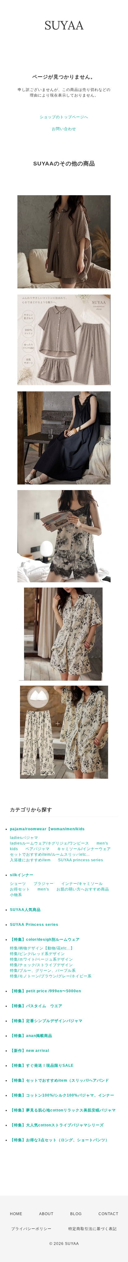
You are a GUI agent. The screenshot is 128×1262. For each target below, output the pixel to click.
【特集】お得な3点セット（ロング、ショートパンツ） (59, 1140)
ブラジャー (44, 883)
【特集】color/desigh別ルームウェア (45, 939)
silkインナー (22, 875)
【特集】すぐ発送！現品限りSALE (42, 1065)
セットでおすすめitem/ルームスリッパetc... (50, 854)
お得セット (20, 889)
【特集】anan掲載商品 (31, 1036)
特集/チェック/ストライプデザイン (41, 965)
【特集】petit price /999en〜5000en (45, 991)
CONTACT (108, 1214)
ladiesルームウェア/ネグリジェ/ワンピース (49, 843)
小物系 (16, 895)
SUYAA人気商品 (25, 910)
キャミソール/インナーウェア (84, 849)
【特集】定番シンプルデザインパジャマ (46, 1021)
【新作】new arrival (29, 1050)
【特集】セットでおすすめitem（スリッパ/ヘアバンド (59, 1080)
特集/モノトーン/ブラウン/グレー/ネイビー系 (51, 976)
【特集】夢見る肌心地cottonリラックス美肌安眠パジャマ (63, 1110)
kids (14, 849)
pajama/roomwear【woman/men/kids (47, 829)
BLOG (76, 1214)
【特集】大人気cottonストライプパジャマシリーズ (57, 1125)
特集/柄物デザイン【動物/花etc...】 (42, 948)
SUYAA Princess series (34, 924)
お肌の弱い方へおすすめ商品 (83, 889)
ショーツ (18, 883)
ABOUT (46, 1214)
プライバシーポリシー (31, 1229)
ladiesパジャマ (24, 838)
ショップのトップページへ (64, 117)
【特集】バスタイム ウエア (36, 1006)
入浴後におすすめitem (30, 860)
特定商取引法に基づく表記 (92, 1229)
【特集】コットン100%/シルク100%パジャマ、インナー (62, 1095)
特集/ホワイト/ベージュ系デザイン (41, 959)
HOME (16, 1214)
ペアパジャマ (37, 849)
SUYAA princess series (80, 860)
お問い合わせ (64, 129)
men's (102, 843)
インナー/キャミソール (82, 883)
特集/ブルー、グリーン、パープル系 (43, 970)
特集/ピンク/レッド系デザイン (37, 954)
